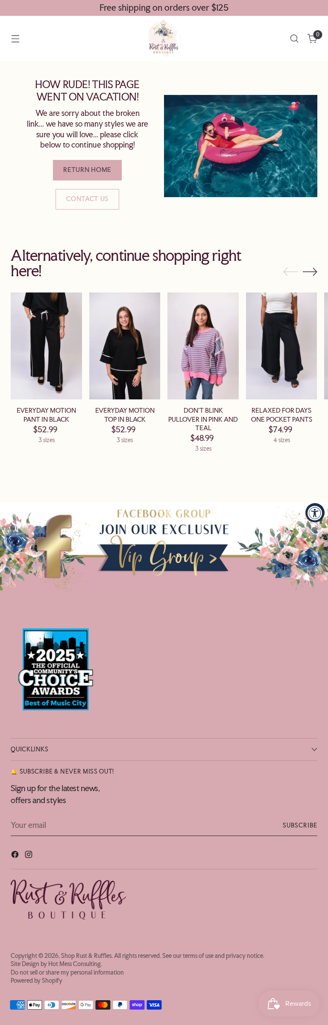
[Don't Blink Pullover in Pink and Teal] (203, 345)
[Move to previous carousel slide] (290, 272)
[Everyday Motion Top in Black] (125, 345)
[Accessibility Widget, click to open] (315, 512)
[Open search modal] (294, 38)
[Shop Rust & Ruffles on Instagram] (29, 856)
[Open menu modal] (15, 38)
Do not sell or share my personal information (67, 972)
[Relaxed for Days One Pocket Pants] (281, 345)
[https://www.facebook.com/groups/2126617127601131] (164, 547)
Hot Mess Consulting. (75, 963)
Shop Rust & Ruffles (86, 955)
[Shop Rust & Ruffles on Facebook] (16, 856)
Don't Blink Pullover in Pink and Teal (203, 419)
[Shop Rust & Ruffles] (164, 38)
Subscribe (300, 825)
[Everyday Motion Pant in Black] (46, 345)
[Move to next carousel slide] (310, 271)
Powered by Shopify (36, 980)
